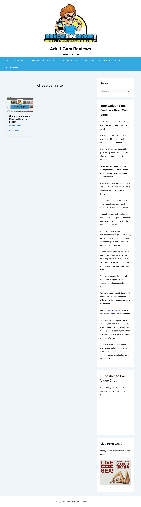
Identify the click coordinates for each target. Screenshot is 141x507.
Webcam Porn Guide (16, 61)
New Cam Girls (89, 61)
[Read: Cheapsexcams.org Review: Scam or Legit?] (20, 104)
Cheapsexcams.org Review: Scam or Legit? (19, 119)
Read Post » (14, 131)
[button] (27, 60)
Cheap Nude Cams (69, 61)
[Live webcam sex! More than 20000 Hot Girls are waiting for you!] (115, 472)
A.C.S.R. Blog (12, 67)
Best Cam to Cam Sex (109, 61)
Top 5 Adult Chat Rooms (43, 61)
